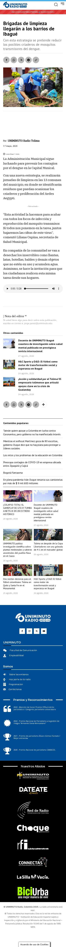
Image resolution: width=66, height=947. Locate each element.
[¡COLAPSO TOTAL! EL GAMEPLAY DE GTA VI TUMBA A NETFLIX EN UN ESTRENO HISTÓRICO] (17, 496)
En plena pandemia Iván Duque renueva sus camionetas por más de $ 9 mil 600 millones (33, 481)
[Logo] (15, 5)
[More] (43, 404)
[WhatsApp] (14, 60)
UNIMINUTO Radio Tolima (24, 140)
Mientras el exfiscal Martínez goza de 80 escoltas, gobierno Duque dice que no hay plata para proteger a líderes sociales (31, 445)
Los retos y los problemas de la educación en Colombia (32, 455)
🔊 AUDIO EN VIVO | (46, 12)
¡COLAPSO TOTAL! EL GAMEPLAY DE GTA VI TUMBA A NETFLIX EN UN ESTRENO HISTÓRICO (17, 509)
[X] (21, 60)
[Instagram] (29, 631)
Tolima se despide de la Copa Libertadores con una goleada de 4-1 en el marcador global (48, 546)
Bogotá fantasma (13, 472)
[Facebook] (6, 60)
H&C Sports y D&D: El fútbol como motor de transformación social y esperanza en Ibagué (38, 365)
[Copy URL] (36, 60)
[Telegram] (28, 60)
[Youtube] (44, 631)
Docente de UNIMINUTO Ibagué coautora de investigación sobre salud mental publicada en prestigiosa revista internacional (46, 512)
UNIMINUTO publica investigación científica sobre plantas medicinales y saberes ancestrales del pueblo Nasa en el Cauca (17, 549)
